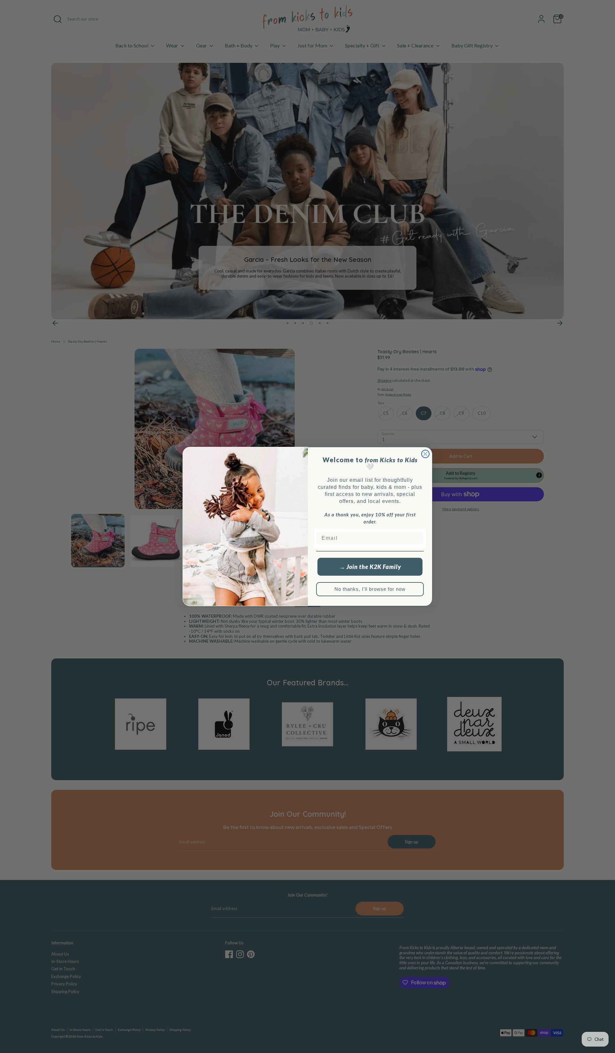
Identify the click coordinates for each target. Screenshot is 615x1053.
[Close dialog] (425, 454)
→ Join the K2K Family (370, 566)
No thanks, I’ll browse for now (370, 589)
